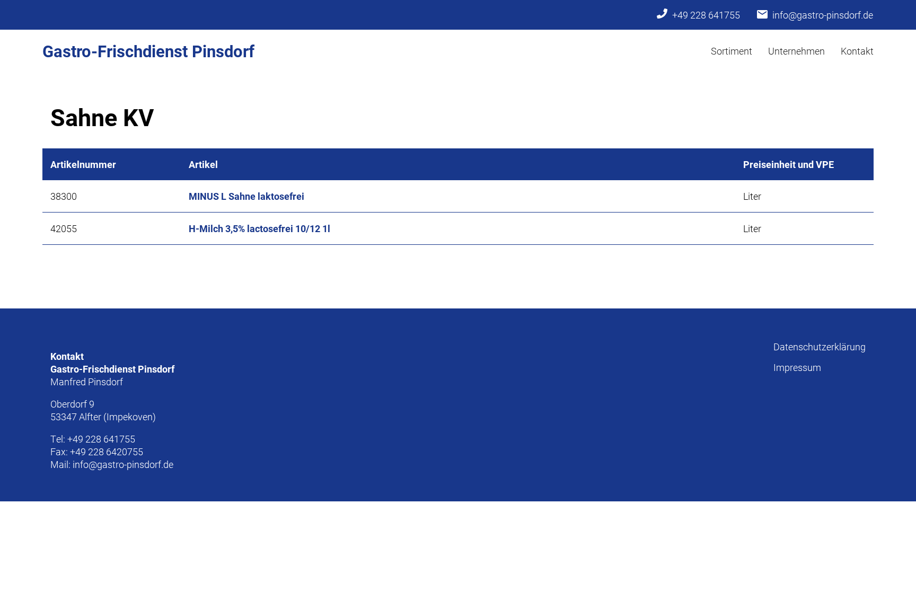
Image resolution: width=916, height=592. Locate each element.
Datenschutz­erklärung (819, 346)
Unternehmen (796, 51)
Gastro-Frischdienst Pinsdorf (148, 50)
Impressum (797, 367)
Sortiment (731, 51)
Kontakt (857, 51)
